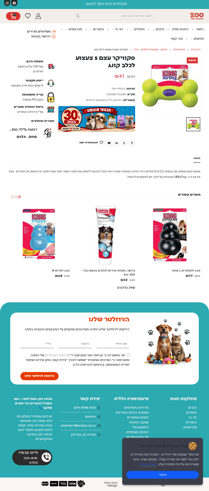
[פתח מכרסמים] (66, 29)
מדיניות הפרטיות (57, 355)
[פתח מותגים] (191, 38)
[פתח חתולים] (132, 29)
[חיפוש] (78, 16)
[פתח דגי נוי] (113, 29)
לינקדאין (116, 143)
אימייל (109, 143)
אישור (162, 474)
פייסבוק (132, 143)
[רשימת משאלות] (27, 16)
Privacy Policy (148, 464)
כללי (110, 100)
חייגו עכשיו (28, 453)
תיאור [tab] (196, 158)
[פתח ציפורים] (91, 29)
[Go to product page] (47, 133)
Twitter (124, 143)
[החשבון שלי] (38, 16)
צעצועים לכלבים (96, 100)
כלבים (118, 100)
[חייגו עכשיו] (46, 457)
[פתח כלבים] (153, 29)
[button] (19, 196)
